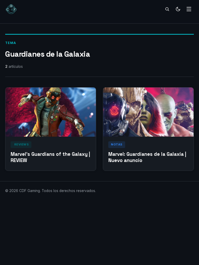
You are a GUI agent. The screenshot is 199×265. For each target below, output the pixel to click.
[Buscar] (167, 9)
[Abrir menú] (189, 9)
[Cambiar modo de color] (178, 9)
